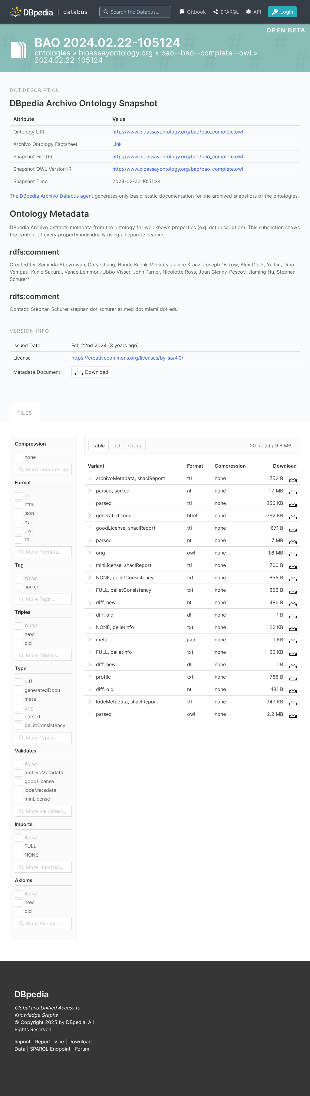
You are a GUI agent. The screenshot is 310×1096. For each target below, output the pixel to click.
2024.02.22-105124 (69, 60)
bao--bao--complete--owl (206, 52)
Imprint (23, 1041)
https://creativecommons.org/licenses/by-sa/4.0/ (127, 358)
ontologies (53, 52)
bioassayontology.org (116, 52)
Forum (82, 1049)
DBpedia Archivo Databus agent (56, 196)
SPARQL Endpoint (50, 1049)
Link (117, 144)
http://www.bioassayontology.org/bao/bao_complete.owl (177, 132)
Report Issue (49, 1041)
